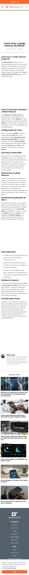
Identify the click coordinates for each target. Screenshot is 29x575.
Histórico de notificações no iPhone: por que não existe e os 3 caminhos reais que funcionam (14, 394)
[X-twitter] (15, 2)
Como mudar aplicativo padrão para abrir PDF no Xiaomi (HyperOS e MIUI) (13, 416)
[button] (2, 7)
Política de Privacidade (10, 568)
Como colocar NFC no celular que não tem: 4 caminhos (13, 502)
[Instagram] (11, 2)
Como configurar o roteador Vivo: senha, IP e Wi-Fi (14, 481)
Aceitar (14, 571)
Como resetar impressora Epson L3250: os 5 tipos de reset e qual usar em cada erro (14, 438)
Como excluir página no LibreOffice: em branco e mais (14, 460)
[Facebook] (13, 2)
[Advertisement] (14, 25)
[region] (14, 567)
